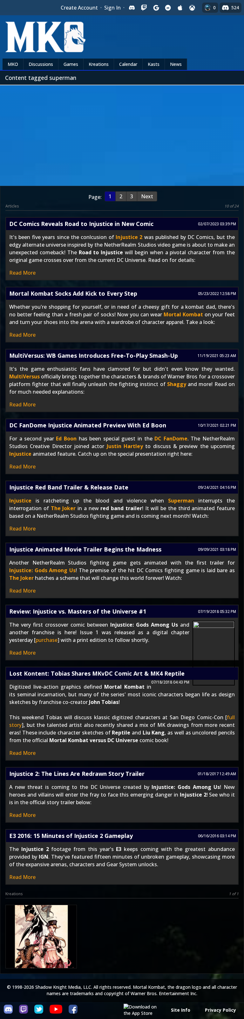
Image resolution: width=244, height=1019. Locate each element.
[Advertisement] (122, 133)
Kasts (153, 64)
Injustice (20, 453)
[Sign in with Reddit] (168, 7)
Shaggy (176, 384)
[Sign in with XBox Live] (192, 7)
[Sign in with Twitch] (144, 7)
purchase (47, 639)
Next (147, 196)
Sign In (112, 7)
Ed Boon (66, 438)
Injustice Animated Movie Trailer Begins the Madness (85, 549)
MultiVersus (24, 376)
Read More (22, 272)
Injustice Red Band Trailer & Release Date (68, 487)
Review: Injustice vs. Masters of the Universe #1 (77, 611)
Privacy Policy (220, 1010)
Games (71, 64)
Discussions (41, 64)
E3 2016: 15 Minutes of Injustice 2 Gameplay (71, 836)
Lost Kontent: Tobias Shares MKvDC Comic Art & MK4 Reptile (97, 673)
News (176, 64)
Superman (181, 500)
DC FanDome (170, 438)
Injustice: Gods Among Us (42, 570)
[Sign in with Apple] (180, 7)
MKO (13, 64)
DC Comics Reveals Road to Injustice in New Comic (81, 224)
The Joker (63, 508)
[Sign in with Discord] (132, 7)
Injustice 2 (129, 237)
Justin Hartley (125, 446)
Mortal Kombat (183, 314)
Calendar (128, 64)
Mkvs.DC (40, 948)
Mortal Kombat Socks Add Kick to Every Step (73, 293)
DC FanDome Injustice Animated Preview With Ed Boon (87, 425)
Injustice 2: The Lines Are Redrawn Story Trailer (77, 773)
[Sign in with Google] (156, 7)
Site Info (180, 1010)
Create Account (79, 7)
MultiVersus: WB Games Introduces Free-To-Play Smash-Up (93, 355)
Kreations (99, 64)
